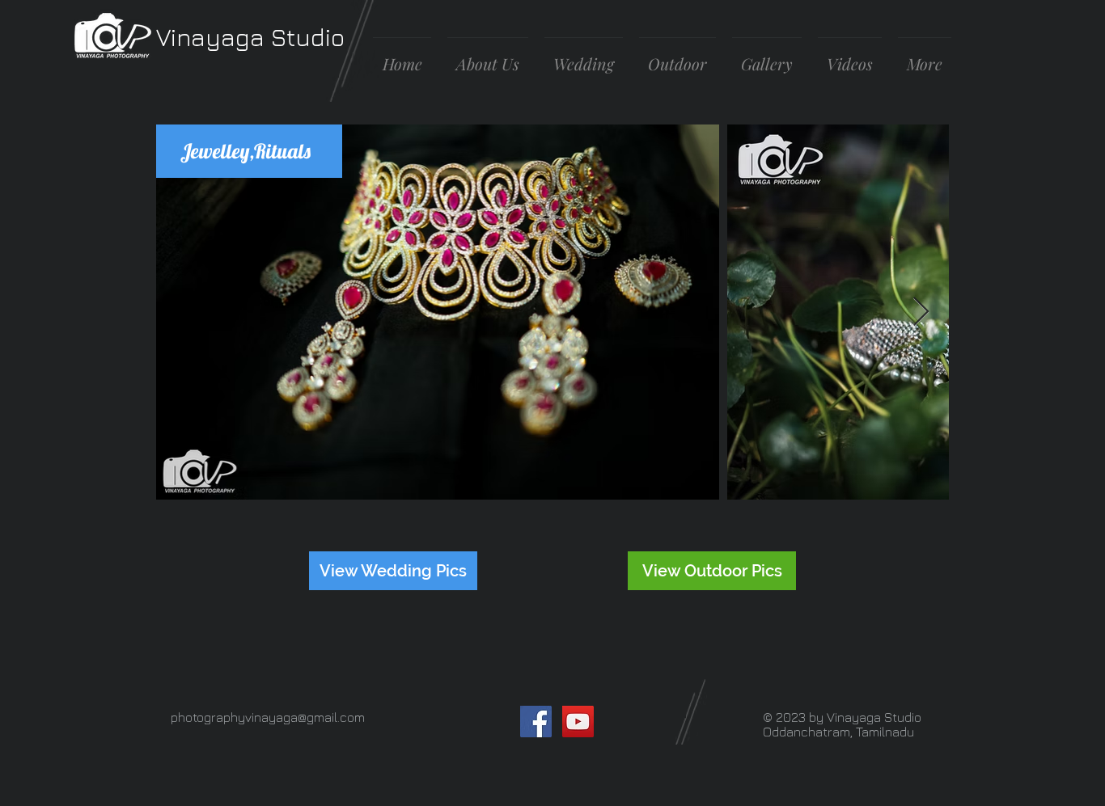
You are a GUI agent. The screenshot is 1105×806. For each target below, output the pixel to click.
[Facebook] (536, 721)
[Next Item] (921, 312)
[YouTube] (578, 721)
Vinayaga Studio (250, 37)
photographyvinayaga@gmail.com (268, 717)
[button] (767, 56)
